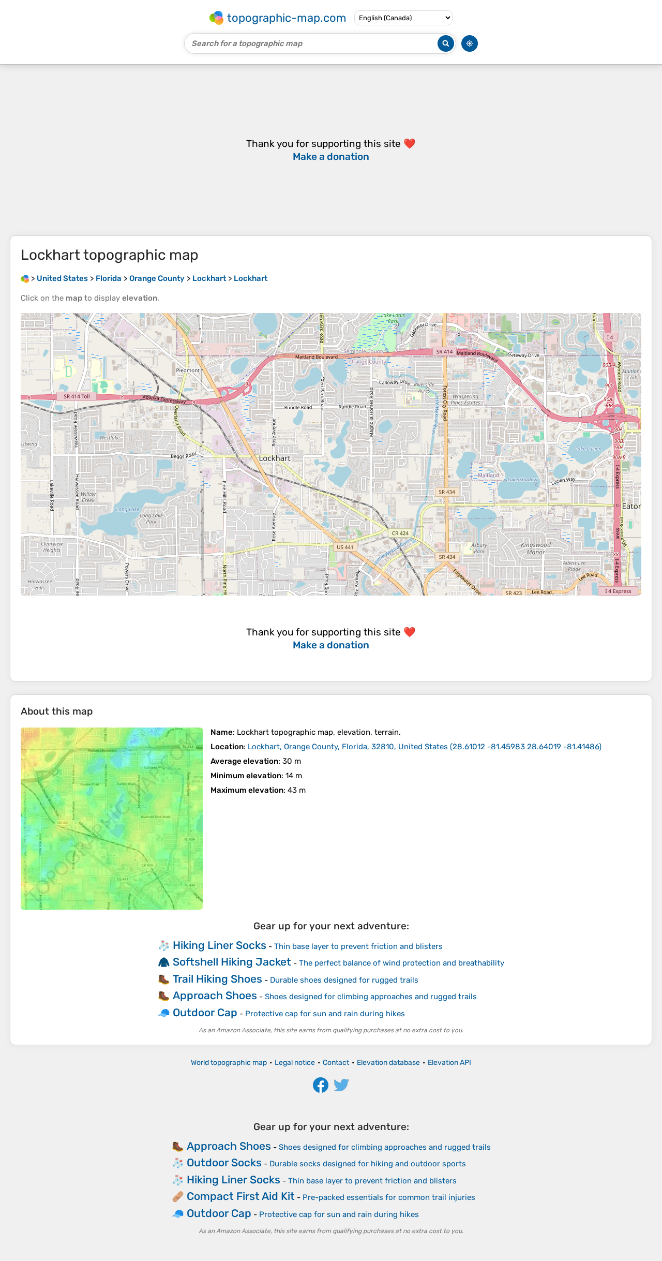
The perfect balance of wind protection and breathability (401, 963)
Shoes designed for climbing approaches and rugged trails (371, 996)
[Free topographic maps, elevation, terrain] (25, 278)
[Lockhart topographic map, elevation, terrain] (112, 819)
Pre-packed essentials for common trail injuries (389, 1197)
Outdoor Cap (205, 1012)
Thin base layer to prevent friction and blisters (358, 946)
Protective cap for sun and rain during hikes (325, 1013)
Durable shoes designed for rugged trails (344, 980)
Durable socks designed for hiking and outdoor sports (367, 1163)
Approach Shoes (215, 995)
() (424, 746)
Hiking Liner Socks (219, 945)
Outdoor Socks (224, 1162)
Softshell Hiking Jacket (232, 961)
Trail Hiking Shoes (217, 978)
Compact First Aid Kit (241, 1196)
